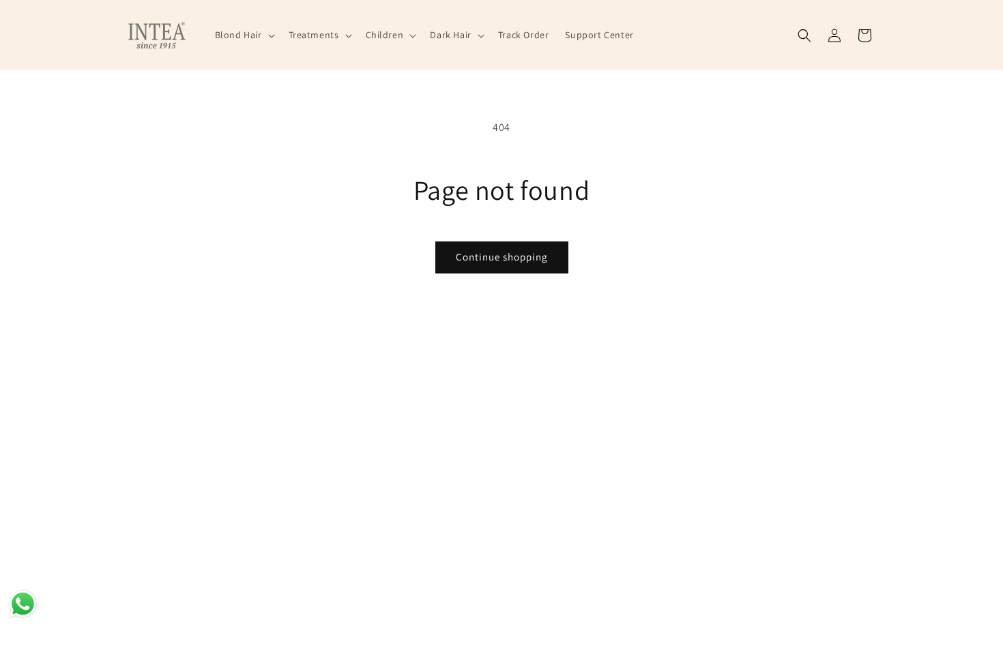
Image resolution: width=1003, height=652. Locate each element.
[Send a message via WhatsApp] (23, 604)
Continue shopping (502, 256)
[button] (243, 34)
